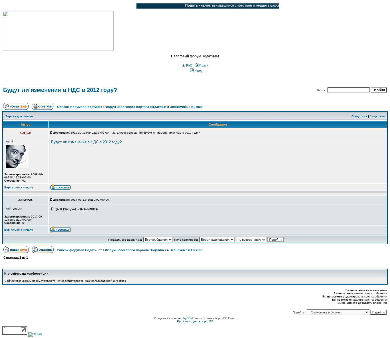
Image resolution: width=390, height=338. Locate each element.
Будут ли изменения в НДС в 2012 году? (60, 90)
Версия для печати (19, 116)
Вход (198, 71)
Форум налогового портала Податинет (135, 106)
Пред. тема (359, 116)
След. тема (377, 116)
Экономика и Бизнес (186, 106)
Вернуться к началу (18, 187)
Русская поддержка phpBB (195, 321)
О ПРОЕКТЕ (38, 6)
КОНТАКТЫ (109, 6)
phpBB (186, 318)
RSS (128, 6)
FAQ (188, 65)
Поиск (203, 65)
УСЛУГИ (61, 6)
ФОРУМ (15, 6)
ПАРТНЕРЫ (84, 6)
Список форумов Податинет (79, 106)
